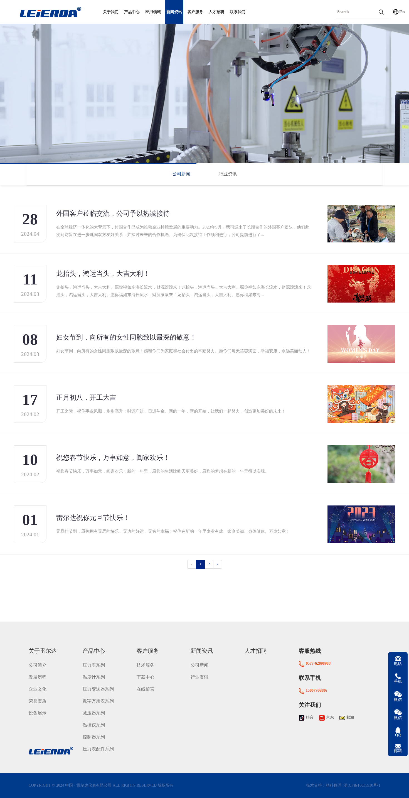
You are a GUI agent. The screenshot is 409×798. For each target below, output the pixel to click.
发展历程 (37, 677)
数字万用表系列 (98, 701)
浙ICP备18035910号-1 (361, 785)
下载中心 (145, 677)
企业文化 (37, 689)
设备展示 (37, 713)
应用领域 (153, 12)
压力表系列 (94, 665)
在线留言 (145, 689)
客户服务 (195, 12)
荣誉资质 (37, 701)
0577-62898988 (318, 663)
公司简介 (37, 665)
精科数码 (333, 785)
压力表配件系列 (98, 749)
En (402, 11)
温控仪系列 (94, 725)
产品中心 (132, 12)
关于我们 (111, 12)
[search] (381, 12)
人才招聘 (216, 12)
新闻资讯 (174, 12)
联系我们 (237, 12)
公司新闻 (181, 173)
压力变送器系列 (98, 689)
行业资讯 (228, 173)
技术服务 (145, 665)
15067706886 (316, 690)
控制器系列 (94, 737)
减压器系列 (94, 713)
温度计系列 (94, 677)
